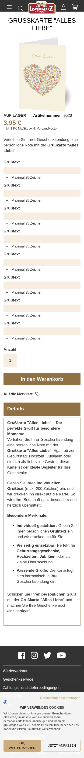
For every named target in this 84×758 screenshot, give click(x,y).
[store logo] (42, 8)
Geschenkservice (18, 679)
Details (15, 409)
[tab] (42, 409)
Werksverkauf (15, 671)
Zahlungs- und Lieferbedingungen (31, 687)
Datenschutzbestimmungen (60, 698)
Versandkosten (48, 128)
